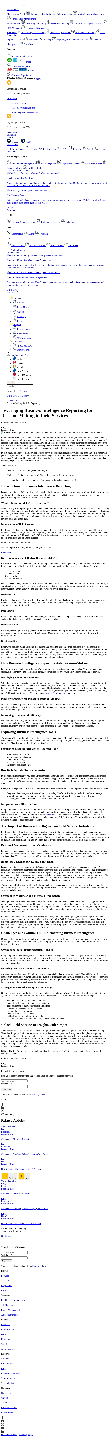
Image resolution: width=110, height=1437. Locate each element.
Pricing (10, 207)
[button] (15, 298)
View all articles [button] (8, 1126)
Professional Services (10, 1373)
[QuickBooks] (10, 62)
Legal (30, 1434)
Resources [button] (11, 210)
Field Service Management (13, 1300)
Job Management (9, 1305)
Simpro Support (8, 1378)
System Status (7, 1383)
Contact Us (6, 1393)
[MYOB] (21, 62)
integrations (50, 814)
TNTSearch (23, 391)
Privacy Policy (38, 1094)
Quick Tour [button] (12, 290)
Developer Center (9, 1434)
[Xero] (15, 62)
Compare (5, 1358)
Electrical (5, 1324)
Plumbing (5, 1339)
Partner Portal (7, 1412)
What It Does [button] (13, 9)
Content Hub (13, 400)
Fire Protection (7, 1329)
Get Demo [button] (11, 292)
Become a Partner (9, 1407)
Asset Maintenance (9, 1315)
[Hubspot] (20, 79)
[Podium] (11, 79)
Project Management (10, 1310)
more (28, 62)
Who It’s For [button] (12, 144)
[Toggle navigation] (24, 5)
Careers (4, 1398)
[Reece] (16, 70)
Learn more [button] (12, 98)
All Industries (7, 1349)
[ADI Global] (10, 70)
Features (5, 1276)
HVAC (4, 1334)
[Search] (11, 382)
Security (5, 1344)
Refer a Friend (7, 1363)
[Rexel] (23, 70)
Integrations (6, 1285)
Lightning (11, 136)
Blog (3, 1368)
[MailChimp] (29, 79)
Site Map (23, 1434)
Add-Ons (5, 1280)
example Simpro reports (55, 693)
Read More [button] (6, 552)
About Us (5, 1402)
